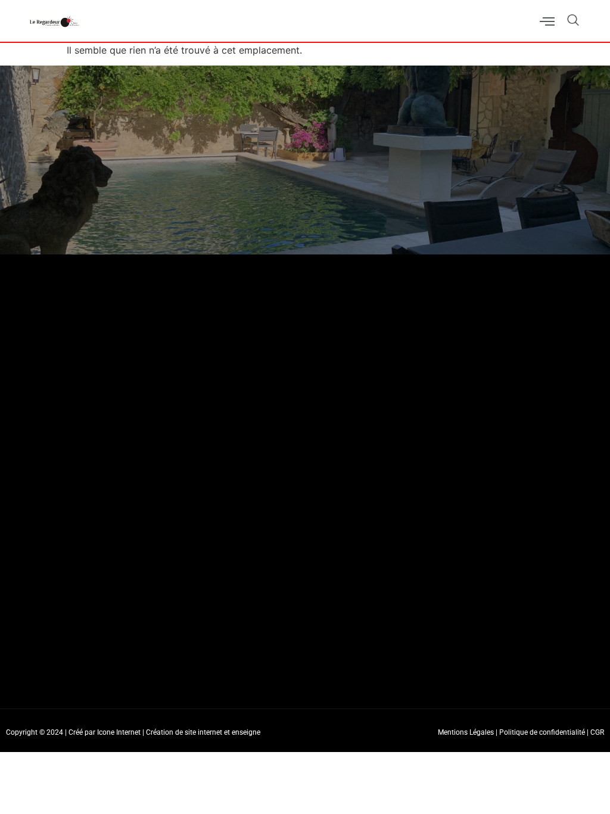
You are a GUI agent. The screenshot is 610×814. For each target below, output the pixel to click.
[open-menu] (547, 22)
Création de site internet (184, 732)
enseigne (246, 732)
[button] (567, 21)
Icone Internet (119, 732)
